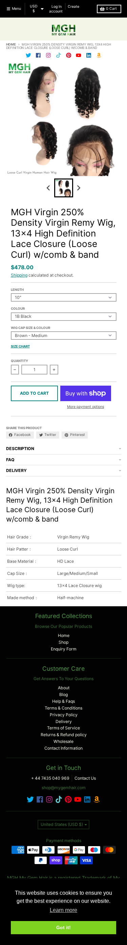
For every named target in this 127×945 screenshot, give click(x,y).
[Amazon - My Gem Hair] (99, 55)
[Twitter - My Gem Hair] (28, 55)
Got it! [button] (63, 927)
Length (17, 289)
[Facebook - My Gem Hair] (38, 55)
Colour (18, 308)
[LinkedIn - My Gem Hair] (89, 55)
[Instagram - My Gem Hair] (48, 55)
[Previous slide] (49, 188)
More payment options (85, 407)
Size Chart (20, 346)
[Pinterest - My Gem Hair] (68, 55)
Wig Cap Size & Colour (30, 328)
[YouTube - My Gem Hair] (79, 55)
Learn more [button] (63, 910)
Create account (64, 8)
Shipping (19, 275)
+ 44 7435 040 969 (50, 778)
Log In (56, 6)
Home (11, 44)
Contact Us (85, 778)
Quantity (19, 361)
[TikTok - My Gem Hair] (58, 55)
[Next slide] (78, 188)
